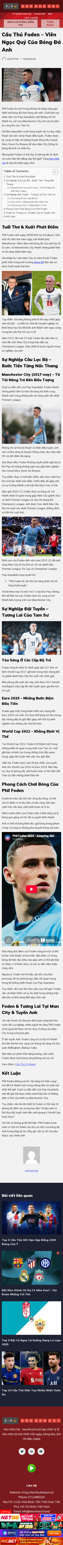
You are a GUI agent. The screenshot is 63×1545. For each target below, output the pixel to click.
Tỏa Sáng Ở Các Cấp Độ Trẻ (24, 198)
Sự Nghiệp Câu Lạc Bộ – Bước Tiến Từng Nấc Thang (30, 182)
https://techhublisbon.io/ (38, 1492)
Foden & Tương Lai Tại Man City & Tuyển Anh (30, 212)
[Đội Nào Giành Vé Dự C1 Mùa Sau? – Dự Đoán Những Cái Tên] (31, 1268)
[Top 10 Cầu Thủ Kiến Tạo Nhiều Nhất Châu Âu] (31, 1368)
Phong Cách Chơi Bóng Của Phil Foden (26, 208)
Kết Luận (10, 216)
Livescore (39, 14)
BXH (50, 14)
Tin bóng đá (29, 59)
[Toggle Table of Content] (54, 172)
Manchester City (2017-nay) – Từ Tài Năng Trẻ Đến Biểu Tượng (33, 189)
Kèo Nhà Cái (12, 1429)
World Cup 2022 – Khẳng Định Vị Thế (28, 205)
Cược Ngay (50, 23)
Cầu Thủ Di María (25, 1064)
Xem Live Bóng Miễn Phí (20, 23)
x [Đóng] (5, 1511)
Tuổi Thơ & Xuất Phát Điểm (20, 176)
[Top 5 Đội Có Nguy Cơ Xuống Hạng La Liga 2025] (31, 1318)
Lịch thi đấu (31, 18)
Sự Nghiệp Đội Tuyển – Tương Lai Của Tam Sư (30, 194)
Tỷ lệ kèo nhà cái (21, 14)
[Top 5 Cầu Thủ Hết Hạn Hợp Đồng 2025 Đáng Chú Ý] (31, 1218)
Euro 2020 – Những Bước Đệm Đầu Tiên (29, 202)
